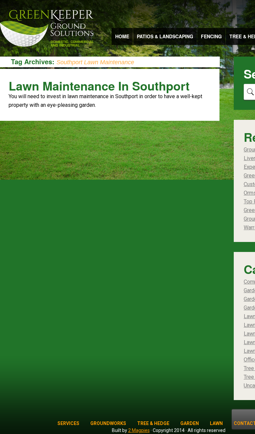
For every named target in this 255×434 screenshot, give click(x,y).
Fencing (211, 36)
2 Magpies (139, 430)
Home (122, 36)
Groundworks (108, 423)
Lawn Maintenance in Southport (99, 85)
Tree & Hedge (153, 423)
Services (68, 423)
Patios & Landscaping (165, 36)
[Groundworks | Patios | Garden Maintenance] (46, 29)
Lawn (216, 423)
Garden (189, 423)
